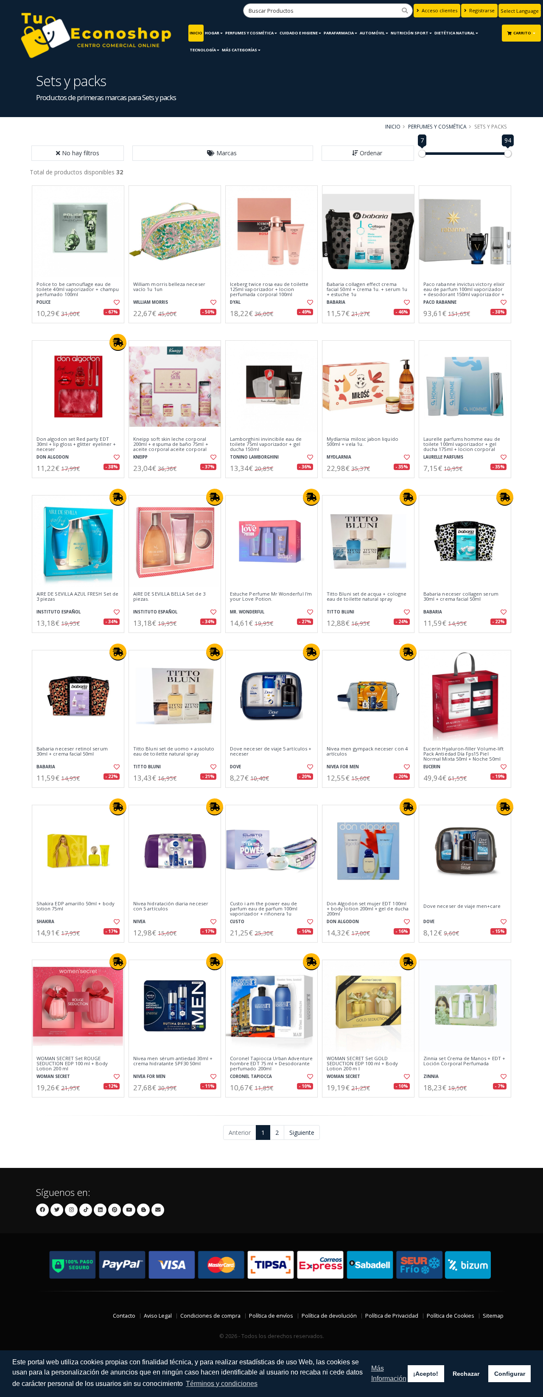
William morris (150, 302)
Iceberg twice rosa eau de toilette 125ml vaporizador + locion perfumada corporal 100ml (269, 289)
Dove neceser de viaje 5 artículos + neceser (270, 751)
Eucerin (431, 767)
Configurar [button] (509, 1373)
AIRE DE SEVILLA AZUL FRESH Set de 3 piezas (77, 596)
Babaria (336, 302)
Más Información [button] (388, 1373)
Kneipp (140, 457)
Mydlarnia (339, 457)
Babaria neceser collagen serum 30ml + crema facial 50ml (460, 596)
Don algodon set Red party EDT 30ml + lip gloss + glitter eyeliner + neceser (76, 444)
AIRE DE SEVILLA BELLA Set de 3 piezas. (169, 596)
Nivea (139, 921)
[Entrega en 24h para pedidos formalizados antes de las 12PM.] (117, 342)
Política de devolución (329, 1315)
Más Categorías (239, 50)
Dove (235, 767)
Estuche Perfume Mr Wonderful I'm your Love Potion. (271, 596)
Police (43, 302)
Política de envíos (271, 1315)
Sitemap (493, 1315)
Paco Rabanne (439, 302)
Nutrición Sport (409, 33)
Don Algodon (52, 457)
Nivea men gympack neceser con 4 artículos (367, 751)
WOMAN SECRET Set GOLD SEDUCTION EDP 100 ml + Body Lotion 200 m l (362, 1064)
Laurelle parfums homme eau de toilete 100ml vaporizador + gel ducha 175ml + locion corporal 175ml (461, 447)
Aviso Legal (158, 1315)
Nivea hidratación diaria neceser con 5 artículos (170, 906)
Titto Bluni (340, 612)
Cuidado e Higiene (299, 33)
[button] (222, 153)
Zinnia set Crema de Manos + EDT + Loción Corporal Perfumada (464, 1061)
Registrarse (481, 10)
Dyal (235, 302)
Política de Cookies (450, 1315)
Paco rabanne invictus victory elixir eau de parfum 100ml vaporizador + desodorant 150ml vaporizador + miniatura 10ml (464, 292)
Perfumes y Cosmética (249, 33)
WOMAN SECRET (53, 1076)
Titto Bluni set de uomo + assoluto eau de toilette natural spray (173, 751)
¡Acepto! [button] (425, 1373)
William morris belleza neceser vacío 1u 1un (169, 287)
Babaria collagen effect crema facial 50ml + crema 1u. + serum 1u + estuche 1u (367, 289)
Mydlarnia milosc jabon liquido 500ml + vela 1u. (362, 442)
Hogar (212, 33)
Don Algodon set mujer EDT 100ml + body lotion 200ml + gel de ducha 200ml (368, 909)
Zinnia (431, 1076)
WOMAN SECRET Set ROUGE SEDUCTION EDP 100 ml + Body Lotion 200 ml (72, 1064)
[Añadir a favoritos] (116, 302)
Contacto (124, 1315)
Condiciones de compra (210, 1315)
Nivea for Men (343, 767)
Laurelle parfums (443, 457)
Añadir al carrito (81, 330)
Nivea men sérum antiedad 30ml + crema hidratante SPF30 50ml (173, 1061)
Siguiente (301, 1132)
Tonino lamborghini (254, 457)
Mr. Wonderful (247, 612)
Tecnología (203, 50)
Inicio (196, 33)
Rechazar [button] (466, 1373)
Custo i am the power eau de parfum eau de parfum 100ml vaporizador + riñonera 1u (263, 909)
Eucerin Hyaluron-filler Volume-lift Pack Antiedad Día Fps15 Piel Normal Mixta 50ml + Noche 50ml (463, 754)
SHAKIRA (45, 921)
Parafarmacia (339, 33)
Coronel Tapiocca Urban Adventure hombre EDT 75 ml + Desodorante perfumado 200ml (271, 1064)
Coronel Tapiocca (251, 1076)
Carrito (522, 33)
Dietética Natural (454, 33)
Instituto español (58, 612)
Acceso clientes (438, 10)
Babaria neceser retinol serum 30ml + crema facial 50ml (72, 751)
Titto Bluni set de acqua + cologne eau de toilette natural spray (366, 596)
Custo (237, 921)
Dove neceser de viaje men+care (462, 906)
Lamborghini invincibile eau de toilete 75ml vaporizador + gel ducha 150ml (266, 444)
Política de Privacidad (391, 1315)
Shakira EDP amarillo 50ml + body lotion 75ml (75, 906)
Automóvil (372, 33)
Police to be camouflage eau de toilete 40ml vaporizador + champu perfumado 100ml (77, 289)
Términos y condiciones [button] (222, 1383)
